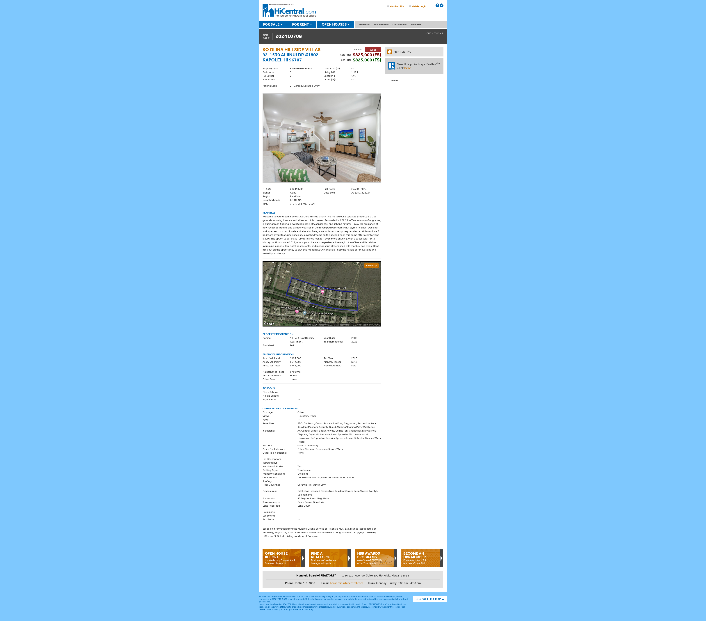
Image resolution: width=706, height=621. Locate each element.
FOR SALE (271, 24)
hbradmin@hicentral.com (346, 583)
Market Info (364, 24)
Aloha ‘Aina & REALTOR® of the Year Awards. (369, 558)
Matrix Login (419, 6)
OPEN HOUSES (334, 24)
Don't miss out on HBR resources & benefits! (414, 558)
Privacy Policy (324, 596)
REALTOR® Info (381, 24)
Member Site (397, 6)
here (407, 68)
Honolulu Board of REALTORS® (288, 596)
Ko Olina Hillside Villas (292, 49)
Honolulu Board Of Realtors (289, 10)
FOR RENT (300, 24)
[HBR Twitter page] (441, 5)
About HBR (416, 24)
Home (428, 33)
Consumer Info (400, 24)
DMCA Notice (311, 596)
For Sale (438, 33)
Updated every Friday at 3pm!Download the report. (280, 558)
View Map (371, 265)
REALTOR (391, 66)
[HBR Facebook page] (437, 5)
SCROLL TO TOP (428, 599)
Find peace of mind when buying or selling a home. (323, 558)
